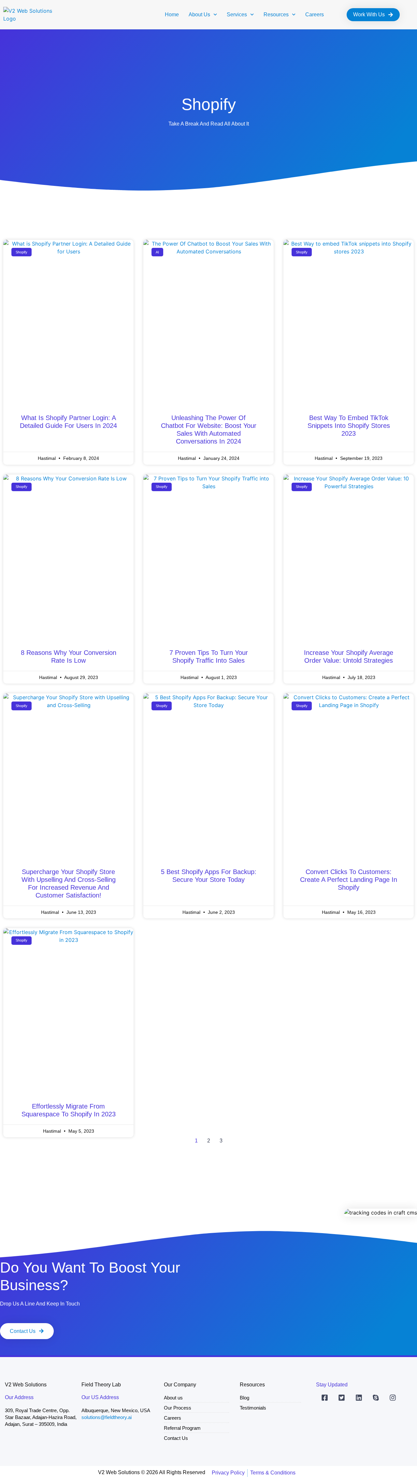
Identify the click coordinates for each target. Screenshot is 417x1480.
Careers (314, 14)
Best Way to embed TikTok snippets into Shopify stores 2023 (349, 425)
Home (172, 14)
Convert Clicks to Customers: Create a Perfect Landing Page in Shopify (348, 879)
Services (237, 14)
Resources (276, 14)
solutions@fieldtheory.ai (106, 1417)
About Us (199, 14)
